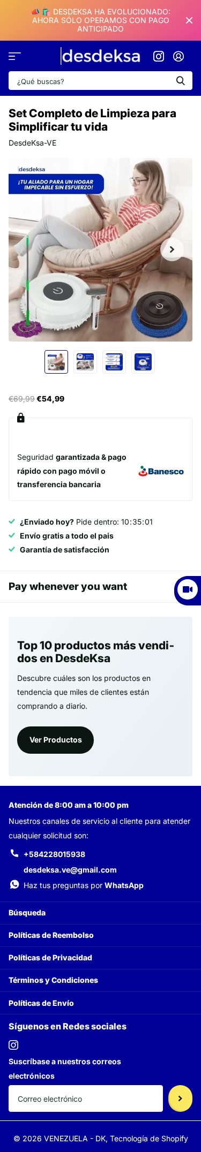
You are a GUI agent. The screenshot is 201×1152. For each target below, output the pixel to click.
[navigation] (56, 362)
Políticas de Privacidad (50, 957)
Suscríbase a (180, 1098)
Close (189, 20)
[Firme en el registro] (178, 56)
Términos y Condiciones (53, 979)
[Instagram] (13, 1045)
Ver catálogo (15, 56)
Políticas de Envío (41, 1002)
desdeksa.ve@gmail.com (70, 869)
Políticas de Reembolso (51, 934)
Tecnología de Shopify (149, 1138)
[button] (172, 250)
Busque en (180, 80)
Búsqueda (27, 912)
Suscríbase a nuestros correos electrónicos (65, 1068)
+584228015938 (54, 854)
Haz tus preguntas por (84, 885)
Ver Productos (55, 739)
